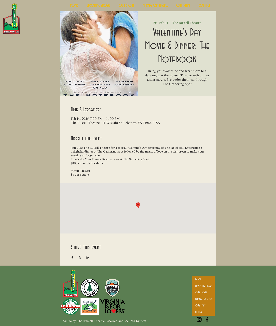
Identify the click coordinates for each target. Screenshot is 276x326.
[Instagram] (199, 319)
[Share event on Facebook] (72, 257)
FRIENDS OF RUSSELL (204, 299)
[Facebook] (207, 319)
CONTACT (199, 312)
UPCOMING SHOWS (203, 286)
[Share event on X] (80, 257)
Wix (143, 320)
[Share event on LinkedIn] (87, 257)
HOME (198, 279)
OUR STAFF (200, 305)
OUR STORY (201, 292)
